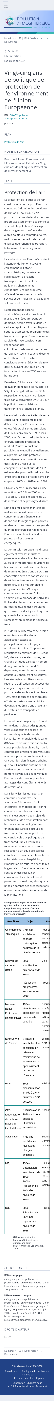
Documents (10, 41)
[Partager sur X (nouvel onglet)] (9, 51)
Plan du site (11, 1371)
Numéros (9, 38)
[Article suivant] (47, 38)
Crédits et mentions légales (29, 1378)
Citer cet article (12, 56)
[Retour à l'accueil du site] (27, 22)
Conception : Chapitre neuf (27, 1382)
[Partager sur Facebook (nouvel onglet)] (5, 51)
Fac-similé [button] (14, 60)
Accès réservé (39, 1386)
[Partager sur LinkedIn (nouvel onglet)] (13, 51)
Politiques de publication (35, 1371)
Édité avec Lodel (19, 1386)
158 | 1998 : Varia (26, 38)
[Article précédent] (41, 38)
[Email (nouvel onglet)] (17, 51)
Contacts (29, 1374)
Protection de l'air (14, 142)
